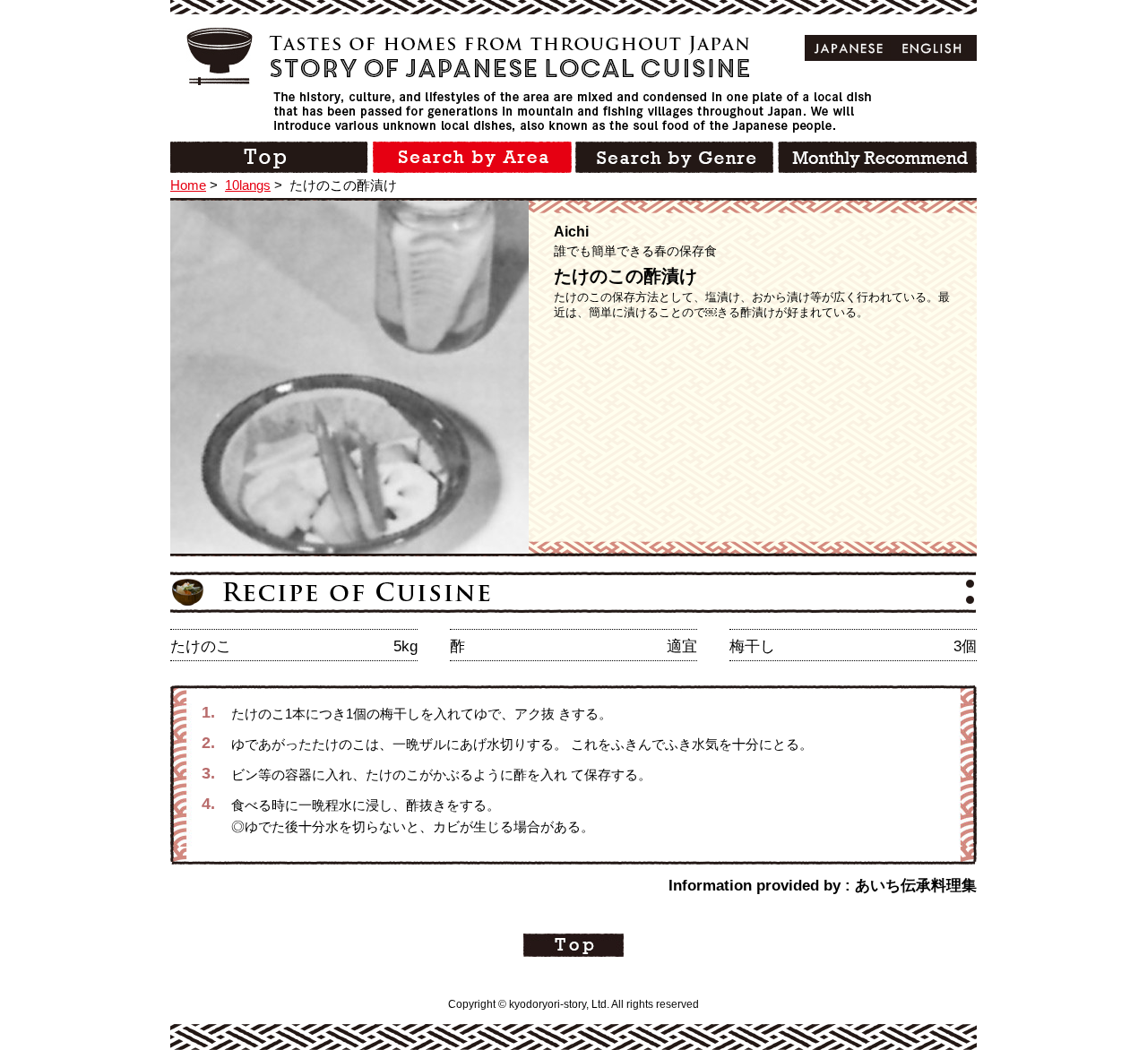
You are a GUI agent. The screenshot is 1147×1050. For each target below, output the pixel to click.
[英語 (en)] (932, 48)
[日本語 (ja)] (849, 48)
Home (188, 185)
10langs (248, 185)
